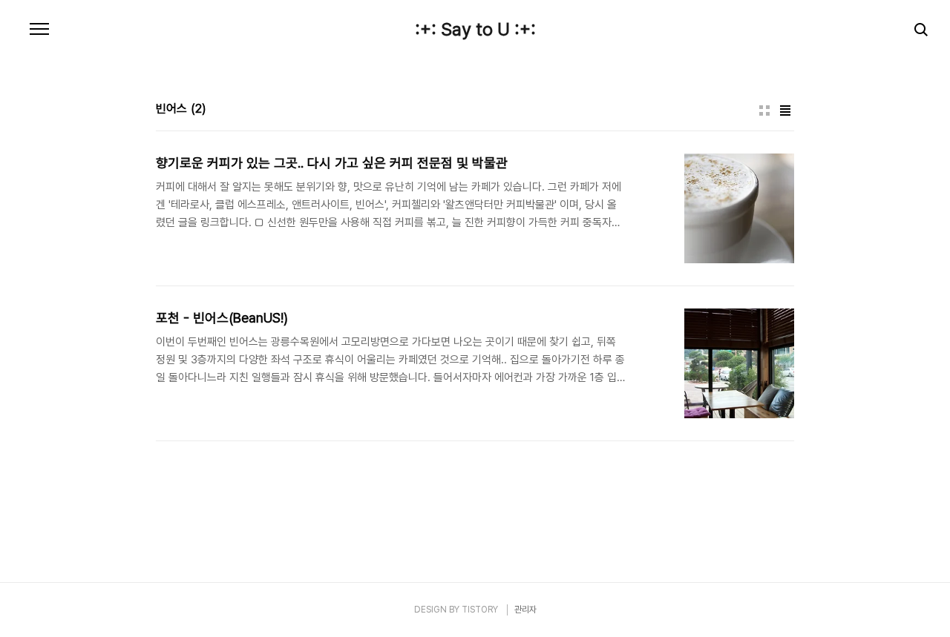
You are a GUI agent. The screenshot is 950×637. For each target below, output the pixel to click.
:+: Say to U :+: (475, 30)
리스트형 (785, 110)
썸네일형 (764, 110)
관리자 (525, 609)
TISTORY (480, 609)
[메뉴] (39, 29)
